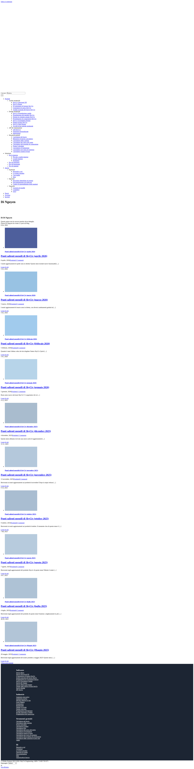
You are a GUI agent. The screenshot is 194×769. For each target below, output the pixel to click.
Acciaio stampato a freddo (24, 712)
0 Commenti (20, 304)
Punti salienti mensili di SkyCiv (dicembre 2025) (21, 426)
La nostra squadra (21, 751)
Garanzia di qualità (22, 752)
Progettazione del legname (24, 711)
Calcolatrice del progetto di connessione (28, 737)
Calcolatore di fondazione (24, 731)
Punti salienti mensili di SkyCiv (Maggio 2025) (20, 645)
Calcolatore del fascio (22, 721)
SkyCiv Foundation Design (24, 681)
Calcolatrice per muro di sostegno (26, 735)
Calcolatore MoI (21, 728)
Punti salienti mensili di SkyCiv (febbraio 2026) (21, 339)
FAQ (17, 756)
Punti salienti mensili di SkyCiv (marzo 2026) (20, 295)
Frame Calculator (21, 725)
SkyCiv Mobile (20, 688)
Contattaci (19, 749)
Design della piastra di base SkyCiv (26, 686)
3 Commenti (20, 260)
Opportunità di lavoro (23, 757)
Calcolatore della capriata (24, 723)
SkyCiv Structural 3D (22, 674)
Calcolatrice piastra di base (24, 733)
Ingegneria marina (21, 699)
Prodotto (12, 260)
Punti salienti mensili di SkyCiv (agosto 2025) (20, 558)
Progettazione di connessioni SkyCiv (27, 679)
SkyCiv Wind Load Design (24, 685)
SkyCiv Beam (20, 673)
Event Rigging (20, 702)
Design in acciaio (21, 707)
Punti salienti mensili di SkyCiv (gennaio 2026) (20, 383)
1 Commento (21, 391)
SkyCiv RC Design (21, 683)
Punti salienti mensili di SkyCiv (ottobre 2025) (20, 514)
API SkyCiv (19, 690)
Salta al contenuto (6, 2)
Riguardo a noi (20, 747)
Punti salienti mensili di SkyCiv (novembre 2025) (21, 470)
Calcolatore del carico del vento (26, 730)
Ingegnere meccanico (22, 697)
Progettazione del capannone (25, 714)
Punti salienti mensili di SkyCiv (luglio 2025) (20, 602)
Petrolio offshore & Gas (23, 700)
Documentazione (21, 754)
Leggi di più (5, 267)
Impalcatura (20, 704)
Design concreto (21, 709)
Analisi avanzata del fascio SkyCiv (26, 678)
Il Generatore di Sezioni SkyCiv (25, 676)
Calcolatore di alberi (22, 726)
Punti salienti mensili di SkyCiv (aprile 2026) (20, 251)
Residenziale (20, 705)
